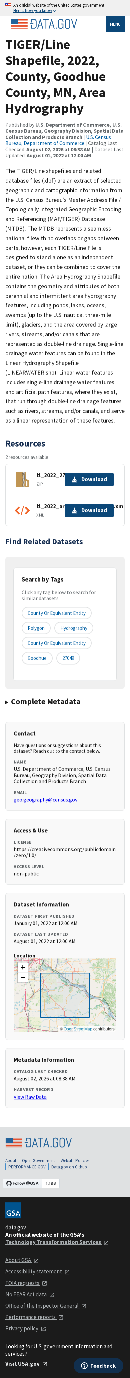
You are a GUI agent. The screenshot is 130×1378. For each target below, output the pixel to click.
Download (94, 479)
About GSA (18, 1260)
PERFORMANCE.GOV (27, 1167)
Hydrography (73, 628)
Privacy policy (22, 1328)
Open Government (38, 1160)
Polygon (36, 628)
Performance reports (31, 1317)
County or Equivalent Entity (57, 643)
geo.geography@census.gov (45, 799)
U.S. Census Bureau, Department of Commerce (58, 140)
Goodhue (37, 658)
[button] (23, 967)
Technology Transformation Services (53, 1242)
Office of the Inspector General (42, 1305)
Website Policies (75, 1160)
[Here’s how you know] (65, 8)
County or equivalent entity (57, 613)
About (10, 1160)
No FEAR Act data (26, 1294)
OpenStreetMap (78, 1028)
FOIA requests (22, 1283)
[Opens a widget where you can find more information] (98, 1366)
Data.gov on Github (69, 1167)
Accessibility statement (34, 1271)
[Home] (44, 24)
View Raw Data (30, 1096)
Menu (115, 24)
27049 (68, 658)
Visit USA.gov (23, 1363)
